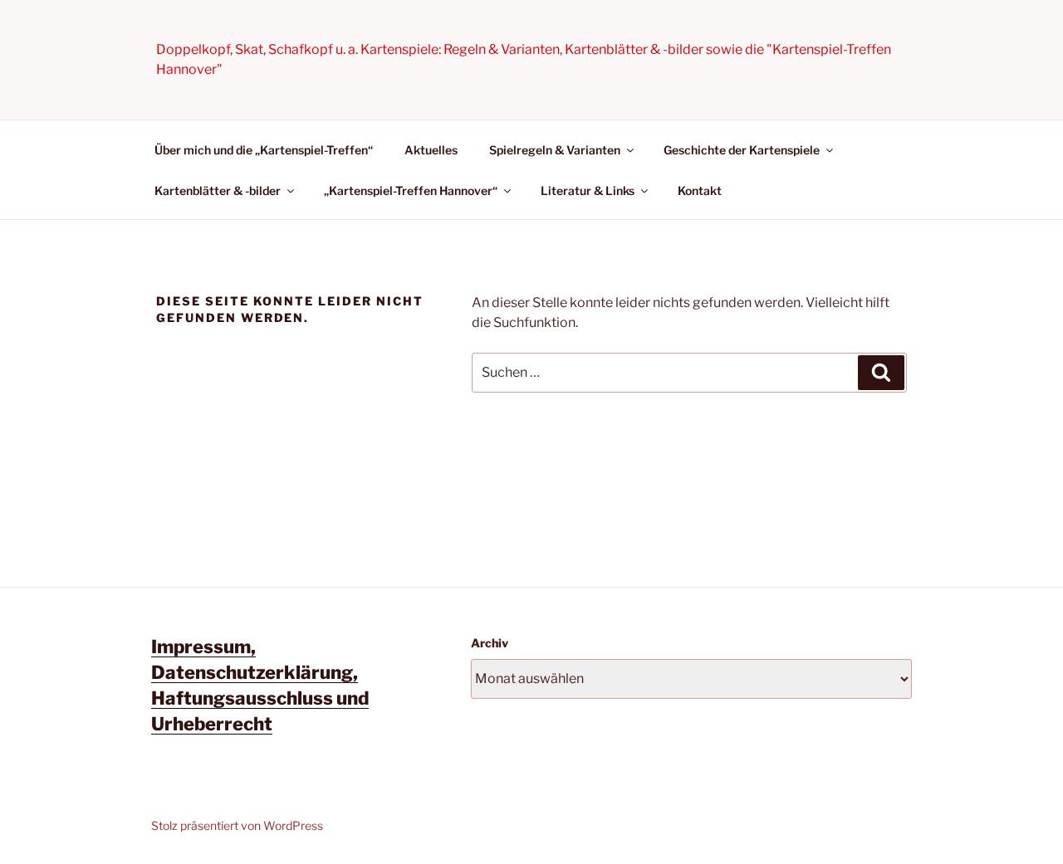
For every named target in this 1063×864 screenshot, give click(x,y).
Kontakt (700, 190)
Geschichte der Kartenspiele (742, 150)
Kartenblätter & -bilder (217, 190)
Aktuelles (431, 150)
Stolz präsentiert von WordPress (237, 825)
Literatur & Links (587, 190)
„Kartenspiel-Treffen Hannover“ (410, 190)
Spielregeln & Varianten (554, 150)
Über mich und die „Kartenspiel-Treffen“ (263, 150)
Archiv (489, 643)
